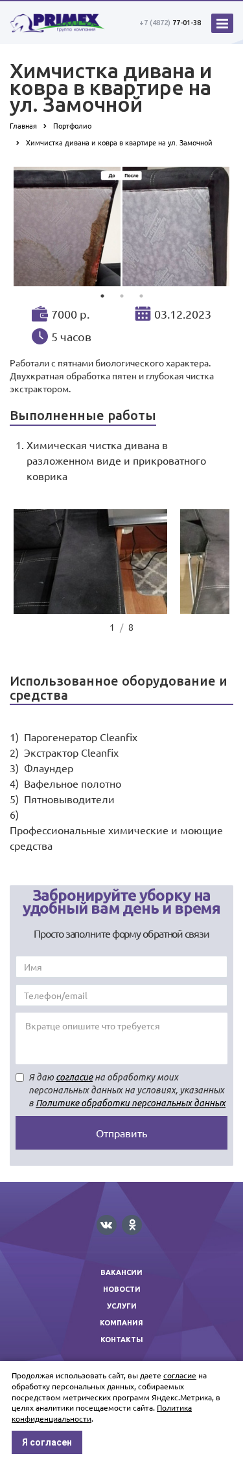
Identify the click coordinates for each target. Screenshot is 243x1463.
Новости (122, 1289)
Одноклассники (132, 1225)
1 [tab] (102, 295)
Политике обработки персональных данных (131, 1103)
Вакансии (121, 1272)
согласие (74, 1077)
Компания (121, 1323)
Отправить (121, 1132)
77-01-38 (170, 22)
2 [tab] (121, 295)
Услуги (122, 1306)
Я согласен (47, 1442)
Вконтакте (107, 1225)
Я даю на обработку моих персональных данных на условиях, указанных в (127, 1090)
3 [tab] (141, 295)
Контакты (121, 1339)
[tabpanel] (121, 226)
